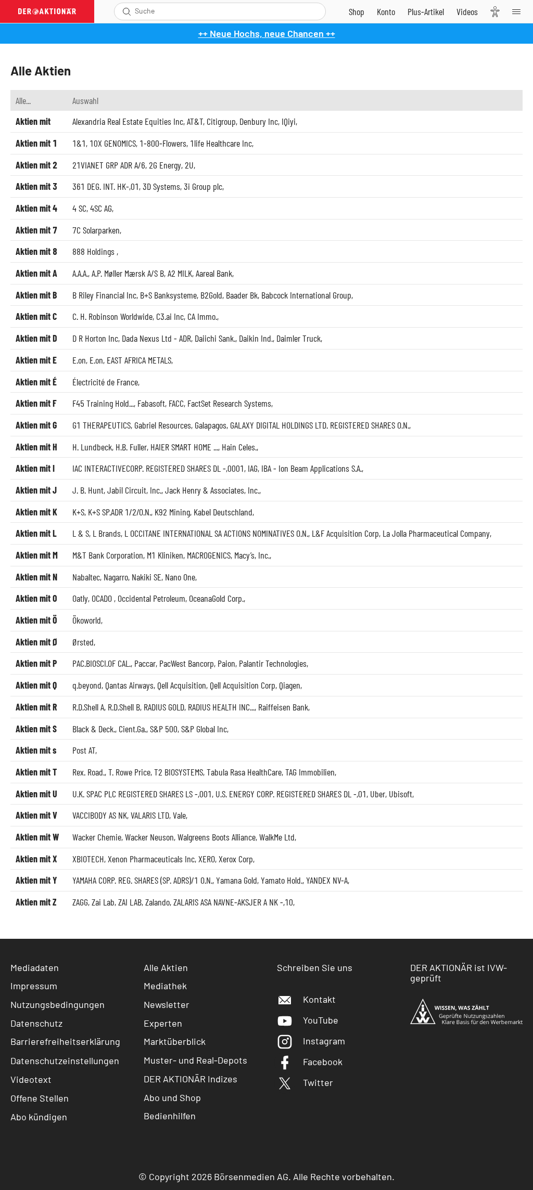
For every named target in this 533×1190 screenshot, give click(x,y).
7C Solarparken (96, 230)
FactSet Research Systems (229, 403)
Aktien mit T (36, 772)
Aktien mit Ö (36, 620)
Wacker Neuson (149, 837)
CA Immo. (202, 316)
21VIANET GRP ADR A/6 (108, 165)
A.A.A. (80, 273)
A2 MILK (180, 273)
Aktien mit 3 (36, 186)
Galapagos (210, 425)
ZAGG (80, 902)
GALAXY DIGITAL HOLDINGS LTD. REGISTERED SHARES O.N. (319, 425)
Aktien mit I (35, 468)
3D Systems (161, 186)
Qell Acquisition (181, 685)
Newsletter (166, 1004)
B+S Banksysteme (168, 295)
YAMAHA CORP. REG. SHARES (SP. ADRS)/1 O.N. (142, 880)
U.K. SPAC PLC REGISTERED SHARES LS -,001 (142, 793)
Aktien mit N (36, 577)
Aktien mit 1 (36, 143)
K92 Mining (172, 512)
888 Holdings (94, 251)
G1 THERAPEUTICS (101, 425)
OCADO (103, 598)
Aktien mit (33, 121)
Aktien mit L (36, 533)
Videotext (31, 1079)
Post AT (83, 750)
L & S (80, 533)
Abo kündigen (38, 1116)
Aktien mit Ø (37, 642)
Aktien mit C (36, 316)
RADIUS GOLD (164, 707)
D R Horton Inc (95, 338)
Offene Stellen (39, 1098)
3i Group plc (203, 186)
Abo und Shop (172, 1097)
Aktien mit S (36, 728)
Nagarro (116, 577)
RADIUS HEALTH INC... (221, 707)
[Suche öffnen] (126, 11)
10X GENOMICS (113, 143)
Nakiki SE (146, 577)
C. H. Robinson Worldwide (112, 316)
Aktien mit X (36, 858)
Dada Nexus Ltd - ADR (156, 338)
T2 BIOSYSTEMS (178, 772)
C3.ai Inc (170, 316)
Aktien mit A (36, 273)
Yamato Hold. (281, 880)
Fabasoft (151, 403)
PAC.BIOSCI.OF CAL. (101, 663)
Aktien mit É (36, 381)
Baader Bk (242, 295)
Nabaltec (86, 577)
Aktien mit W (37, 837)
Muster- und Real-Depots (195, 1060)
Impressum (33, 985)
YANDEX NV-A (327, 880)
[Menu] (519, 11)
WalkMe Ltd (277, 837)
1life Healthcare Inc (221, 143)
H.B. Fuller (131, 446)
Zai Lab (103, 902)
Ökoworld (86, 620)
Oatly (80, 598)
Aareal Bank (214, 273)
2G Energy (165, 165)
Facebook (322, 1061)
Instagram (324, 1040)
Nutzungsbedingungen (57, 1004)
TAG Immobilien (310, 772)
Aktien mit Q (36, 685)
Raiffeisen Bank (283, 707)
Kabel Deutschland (223, 512)
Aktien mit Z (36, 902)
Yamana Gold (236, 880)
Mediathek (165, 985)
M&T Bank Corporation (107, 555)
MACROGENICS (209, 555)
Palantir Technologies (273, 663)
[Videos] (467, 11)
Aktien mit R (36, 707)
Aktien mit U (36, 793)
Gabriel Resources (162, 425)
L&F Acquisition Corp (345, 533)
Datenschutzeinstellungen (64, 1060)
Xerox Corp (236, 858)
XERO (206, 858)
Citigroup (221, 121)
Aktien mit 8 (36, 251)
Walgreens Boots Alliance (216, 837)
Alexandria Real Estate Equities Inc (127, 121)
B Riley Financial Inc (104, 295)
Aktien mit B (36, 295)
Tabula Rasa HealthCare (244, 772)
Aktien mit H (36, 446)
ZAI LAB (130, 902)
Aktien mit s (36, 750)
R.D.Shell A (88, 707)
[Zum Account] (386, 11)
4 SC (79, 208)
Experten (163, 1023)
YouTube (320, 1020)
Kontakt (319, 999)
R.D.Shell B (124, 707)
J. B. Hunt (88, 490)
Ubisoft (400, 793)
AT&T (195, 121)
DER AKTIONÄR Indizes (190, 1078)
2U (189, 165)
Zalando (157, 902)
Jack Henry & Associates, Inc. (212, 490)
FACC (176, 403)
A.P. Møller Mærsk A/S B (128, 273)
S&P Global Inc (204, 728)
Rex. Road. (88, 772)
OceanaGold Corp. (216, 598)
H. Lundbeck (92, 446)
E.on (79, 360)
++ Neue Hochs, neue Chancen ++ (266, 33)
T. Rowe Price (129, 772)
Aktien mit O (36, 598)
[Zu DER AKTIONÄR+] (425, 11)
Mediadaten (34, 967)
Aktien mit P (36, 663)
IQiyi (289, 121)
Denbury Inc (258, 121)
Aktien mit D (36, 338)
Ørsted (83, 642)
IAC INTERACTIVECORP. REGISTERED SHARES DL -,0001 (158, 468)
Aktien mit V (36, 815)
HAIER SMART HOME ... (184, 446)
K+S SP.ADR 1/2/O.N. (119, 512)
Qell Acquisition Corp (242, 685)
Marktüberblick (175, 1041)
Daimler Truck (298, 338)
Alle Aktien (166, 967)
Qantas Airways (129, 685)
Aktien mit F (36, 403)
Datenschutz (36, 1023)
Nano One (180, 577)
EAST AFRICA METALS (139, 360)
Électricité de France (105, 381)
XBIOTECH (88, 858)
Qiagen (289, 685)
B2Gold (211, 295)
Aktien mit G (36, 425)
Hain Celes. (239, 446)
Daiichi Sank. (215, 338)
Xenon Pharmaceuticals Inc (151, 858)
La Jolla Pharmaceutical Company (436, 533)
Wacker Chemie (96, 837)
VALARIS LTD (150, 815)
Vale (179, 815)
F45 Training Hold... (103, 403)
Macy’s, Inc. (252, 555)
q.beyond (86, 685)
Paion (226, 663)
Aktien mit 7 (36, 230)
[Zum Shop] (356, 11)
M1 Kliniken (165, 555)
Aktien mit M (37, 555)
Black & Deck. (93, 728)
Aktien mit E (36, 360)
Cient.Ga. (132, 728)
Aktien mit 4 (36, 208)
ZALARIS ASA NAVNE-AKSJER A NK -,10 (233, 902)
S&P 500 (163, 728)
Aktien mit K (36, 512)
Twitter (318, 1082)
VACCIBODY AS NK (99, 815)
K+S (78, 512)
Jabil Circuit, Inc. (134, 490)
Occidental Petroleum (151, 598)
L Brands (107, 533)
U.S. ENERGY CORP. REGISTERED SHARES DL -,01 (290, 793)
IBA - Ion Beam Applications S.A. (311, 468)
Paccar (145, 663)
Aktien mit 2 (36, 165)
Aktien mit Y (36, 880)
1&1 (79, 143)
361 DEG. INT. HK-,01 (105, 186)
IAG (253, 468)
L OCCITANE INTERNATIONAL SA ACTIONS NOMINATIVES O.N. (216, 533)
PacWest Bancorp (186, 663)
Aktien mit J (36, 490)
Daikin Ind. (256, 338)
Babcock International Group (306, 295)
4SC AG (101, 208)
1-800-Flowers (162, 143)
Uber (377, 793)
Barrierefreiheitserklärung (65, 1041)
